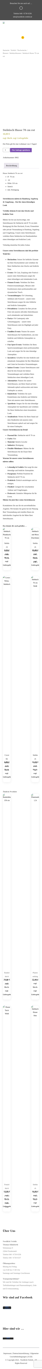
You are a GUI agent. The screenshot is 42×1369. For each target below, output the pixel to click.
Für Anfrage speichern (21, 150)
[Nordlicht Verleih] (4, 23)
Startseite (6, 50)
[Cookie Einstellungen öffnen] (4, 1366)
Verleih (13, 50)
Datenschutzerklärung (21, 1353)
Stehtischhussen (15, 53)
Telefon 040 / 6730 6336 (22, 13)
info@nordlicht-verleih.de (22, 17)
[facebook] (21, 8)
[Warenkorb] (21, 39)
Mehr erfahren (7, 1308)
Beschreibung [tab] (11, 166)
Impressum (7, 1353)
